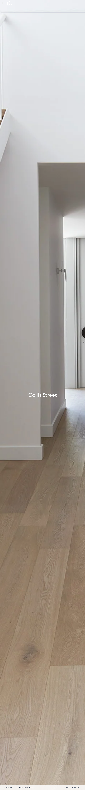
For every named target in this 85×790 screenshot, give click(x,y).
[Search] (82, 3)
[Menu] (2, 3)
